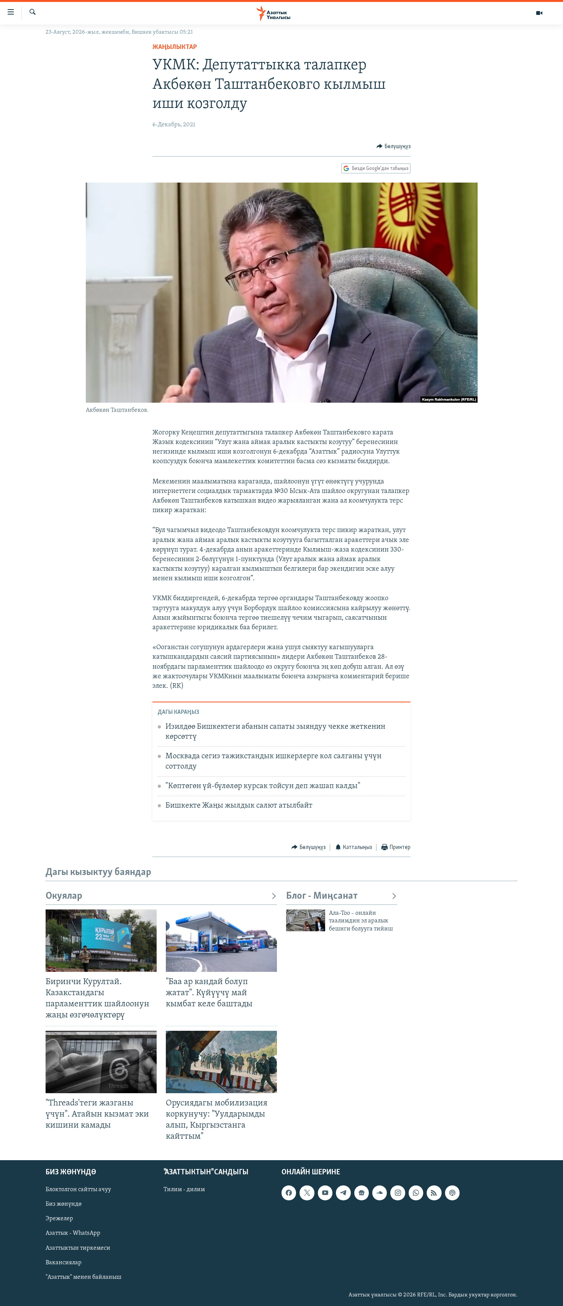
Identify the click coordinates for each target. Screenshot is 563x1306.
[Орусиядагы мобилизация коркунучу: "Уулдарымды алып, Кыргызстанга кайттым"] (221, 1062)
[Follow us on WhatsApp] (416, 1193)
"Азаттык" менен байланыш (83, 1277)
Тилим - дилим (184, 1190)
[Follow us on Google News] (361, 1193)
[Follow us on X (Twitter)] (307, 1193)
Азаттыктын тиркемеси (78, 1248)
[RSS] (434, 1193)
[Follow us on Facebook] (289, 1193)
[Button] (393, 147)
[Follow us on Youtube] (325, 1193)
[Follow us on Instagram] (397, 1193)
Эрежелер (59, 1219)
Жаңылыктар (174, 47)
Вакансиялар (64, 1263)
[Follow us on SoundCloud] (379, 1193)
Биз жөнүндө (64, 1205)
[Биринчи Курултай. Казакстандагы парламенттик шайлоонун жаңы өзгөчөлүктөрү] (101, 940)
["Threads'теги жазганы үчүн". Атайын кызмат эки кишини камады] (101, 1062)
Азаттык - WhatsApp (73, 1234)
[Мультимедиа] (539, 13)
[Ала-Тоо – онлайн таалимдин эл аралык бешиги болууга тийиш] (305, 920)
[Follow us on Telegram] (343, 1193)
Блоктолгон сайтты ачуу (78, 1190)
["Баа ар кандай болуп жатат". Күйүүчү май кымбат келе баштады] (221, 940)
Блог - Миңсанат (322, 896)
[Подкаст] (452, 1193)
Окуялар (64, 896)
